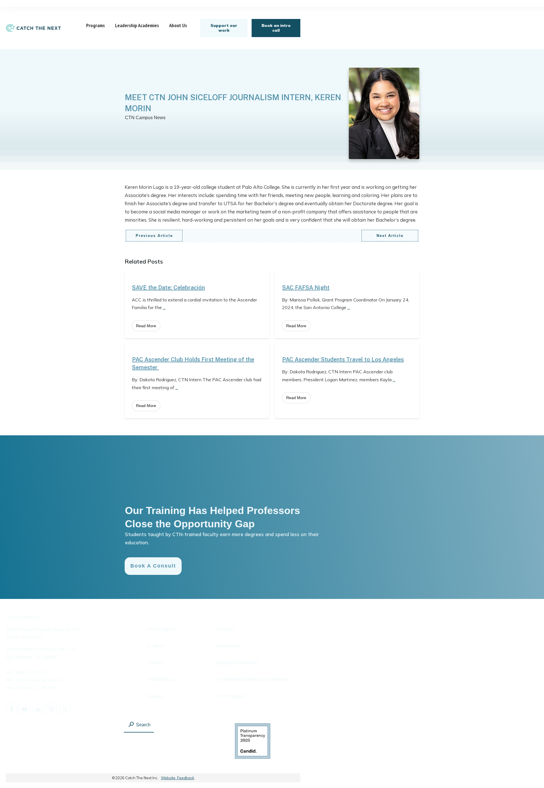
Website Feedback (177, 778)
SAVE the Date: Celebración (168, 287)
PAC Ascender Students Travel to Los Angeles (343, 359)
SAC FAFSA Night (306, 287)
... (164, 307)
